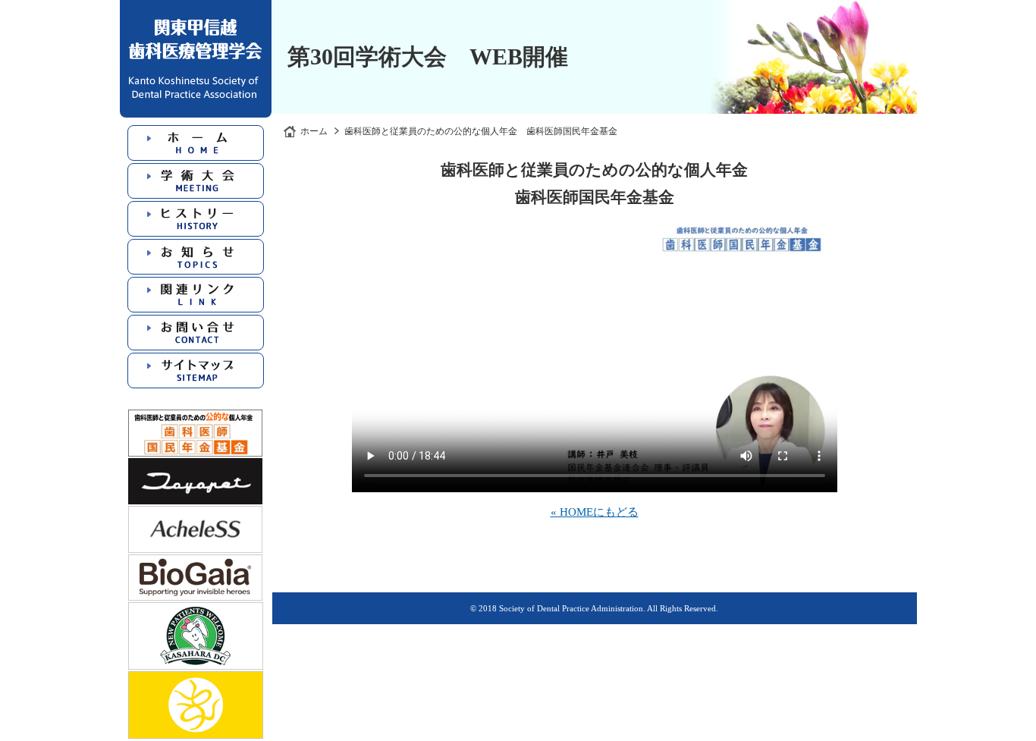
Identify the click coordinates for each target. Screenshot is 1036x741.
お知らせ (195, 257)
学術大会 (195, 181)
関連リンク (195, 295)
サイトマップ (195, 370)
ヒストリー (195, 219)
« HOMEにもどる (595, 512)
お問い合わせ (195, 333)
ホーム (195, 143)
